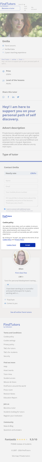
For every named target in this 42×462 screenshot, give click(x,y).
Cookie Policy (7, 240)
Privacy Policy (19, 240)
